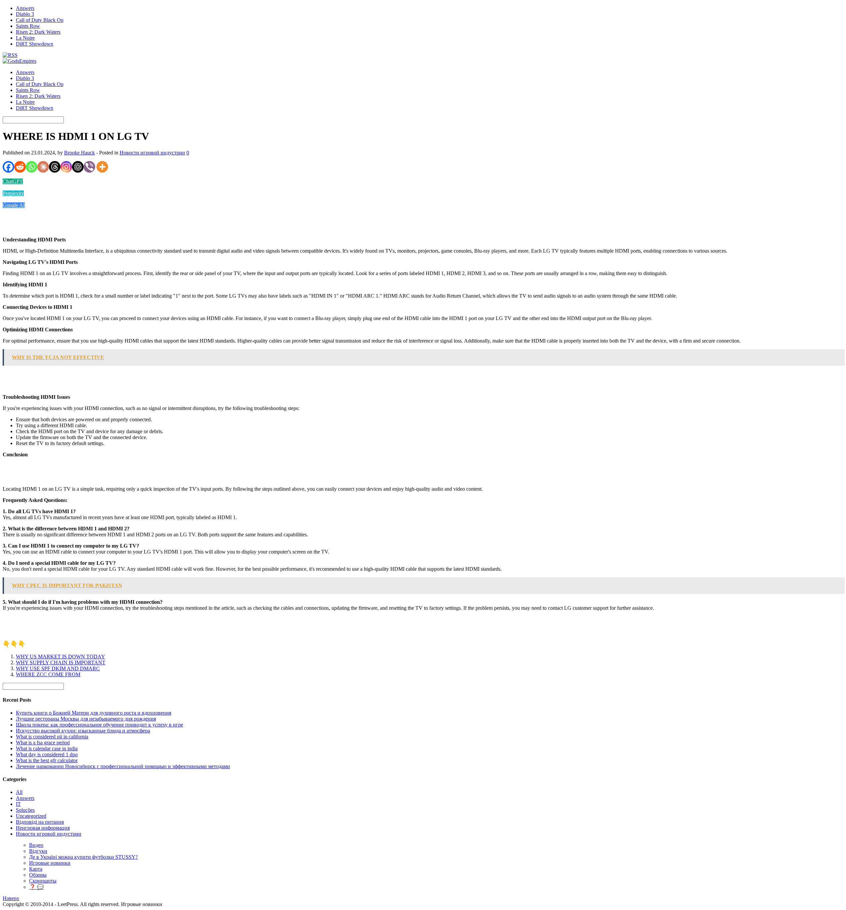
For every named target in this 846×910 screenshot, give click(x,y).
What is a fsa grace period (43, 742)
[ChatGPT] (78, 167)
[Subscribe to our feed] (10, 55)
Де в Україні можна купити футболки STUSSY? (83, 857)
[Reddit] (20, 167)
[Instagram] (66, 167)
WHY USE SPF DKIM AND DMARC (58, 668)
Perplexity (13, 193)
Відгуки (38, 851)
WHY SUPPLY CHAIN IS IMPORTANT (60, 662)
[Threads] (54, 167)
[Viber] (89, 167)
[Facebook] (8, 167)
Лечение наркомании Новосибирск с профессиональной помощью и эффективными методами (123, 766)
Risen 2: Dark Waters (38, 32)
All (19, 792)
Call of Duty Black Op (39, 20)
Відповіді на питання (40, 822)
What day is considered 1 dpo (47, 754)
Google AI (14, 205)
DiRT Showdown (34, 44)
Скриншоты (43, 881)
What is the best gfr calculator (47, 760)
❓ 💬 (36, 887)
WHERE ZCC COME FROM (48, 674)
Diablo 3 (25, 14)
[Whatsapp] (31, 167)
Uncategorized (31, 816)
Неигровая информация (43, 828)
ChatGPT (13, 181)
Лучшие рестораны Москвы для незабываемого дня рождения (86, 719)
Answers (25, 8)
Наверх (11, 898)
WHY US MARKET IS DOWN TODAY (60, 656)
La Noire (25, 38)
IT (18, 804)
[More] (102, 167)
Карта (35, 869)
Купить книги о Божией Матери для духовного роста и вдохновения (93, 713)
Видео (36, 845)
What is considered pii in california (52, 736)
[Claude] (43, 167)
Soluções (25, 810)
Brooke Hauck (79, 152)
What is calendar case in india (47, 748)
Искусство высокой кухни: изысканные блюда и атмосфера (83, 730)
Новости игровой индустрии (152, 152)
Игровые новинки (49, 863)
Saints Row (28, 26)
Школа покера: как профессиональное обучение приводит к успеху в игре (99, 724)
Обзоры (38, 875)
